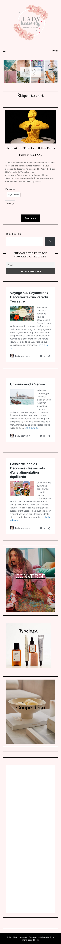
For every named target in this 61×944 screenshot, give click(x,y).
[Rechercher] (50, 241)
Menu (55, 50)
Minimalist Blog (47, 937)
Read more (30, 218)
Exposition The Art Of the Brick (30, 148)
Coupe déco (30, 707)
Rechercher (13, 234)
